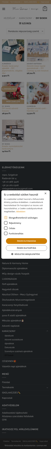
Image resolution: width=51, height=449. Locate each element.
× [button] (45, 193)
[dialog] (25, 224)
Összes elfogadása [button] (26, 241)
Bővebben (20, 211)
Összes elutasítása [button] (26, 248)
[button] (25, 254)
